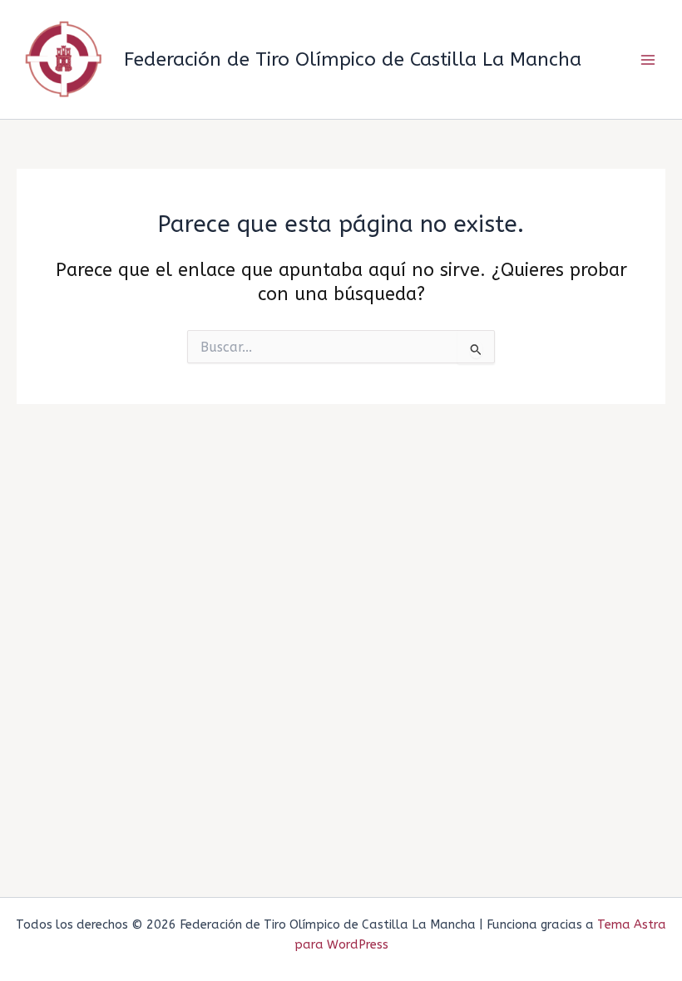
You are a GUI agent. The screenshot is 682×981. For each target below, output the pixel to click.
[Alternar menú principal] (647, 59)
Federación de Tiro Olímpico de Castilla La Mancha (352, 59)
